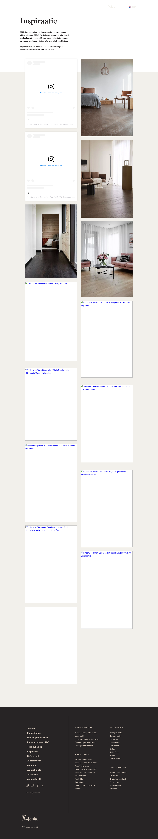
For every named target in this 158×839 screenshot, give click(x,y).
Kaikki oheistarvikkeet (118, 772)
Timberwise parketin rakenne (86, 762)
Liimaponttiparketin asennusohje (87, 739)
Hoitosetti (113, 788)
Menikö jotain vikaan (37, 737)
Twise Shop (114, 752)
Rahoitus (31, 765)
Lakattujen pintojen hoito (84, 745)
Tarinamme (32, 774)
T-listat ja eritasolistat (118, 779)
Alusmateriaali (115, 785)
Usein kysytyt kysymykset (85, 785)
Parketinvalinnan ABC (38, 742)
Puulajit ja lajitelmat (82, 766)
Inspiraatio (32, 751)
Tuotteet (31, 728)
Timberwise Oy (116, 736)
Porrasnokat (114, 782)
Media (112, 755)
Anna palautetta (116, 732)
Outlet (112, 749)
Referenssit (33, 756)
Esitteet (78, 788)
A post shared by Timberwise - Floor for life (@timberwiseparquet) (51, 124)
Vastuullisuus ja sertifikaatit (85, 772)
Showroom (114, 739)
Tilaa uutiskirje (34, 746)
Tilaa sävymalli (80, 775)
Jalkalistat (114, 775)
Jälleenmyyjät (34, 760)
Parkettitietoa (34, 732)
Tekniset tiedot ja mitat (83, 759)
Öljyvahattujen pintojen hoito (85, 742)
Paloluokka (79, 779)
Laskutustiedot (115, 758)
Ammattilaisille (34, 779)
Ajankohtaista (34, 769)
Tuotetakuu (79, 782)
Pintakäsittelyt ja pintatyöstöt (85, 769)
